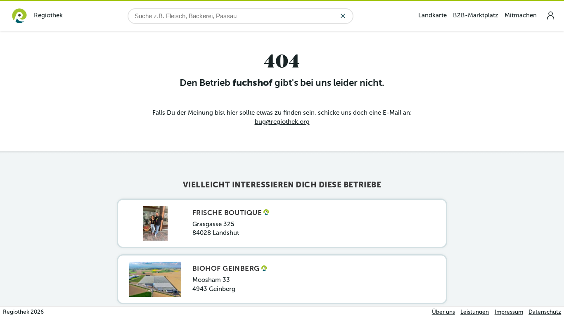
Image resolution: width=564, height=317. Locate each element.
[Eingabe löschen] (343, 15)
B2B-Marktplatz (475, 15)
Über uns (443, 311)
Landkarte (432, 15)
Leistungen (474, 311)
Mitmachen (521, 15)
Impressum (509, 311)
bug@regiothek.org (282, 121)
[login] (550, 15)
